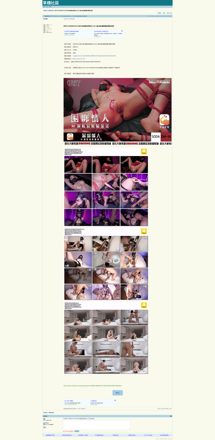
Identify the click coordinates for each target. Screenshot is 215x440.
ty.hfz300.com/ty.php (69, 35)
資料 (44, 6)
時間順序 (170, 16)
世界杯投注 (116, 435)
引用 (79, 408)
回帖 (164, 13)
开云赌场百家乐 (99, 435)
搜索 (50, 6)
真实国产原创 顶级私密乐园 (103, 402)
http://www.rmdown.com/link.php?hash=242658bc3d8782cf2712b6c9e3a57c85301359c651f (93, 386)
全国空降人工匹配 (83, 435)
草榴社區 (45, 10)
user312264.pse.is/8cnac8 (70, 404)
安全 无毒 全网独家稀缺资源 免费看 (72, 402)
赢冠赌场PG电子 (50, 435)
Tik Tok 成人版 (148, 435)
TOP (171, 408)
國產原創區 (51, 10)
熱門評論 (166, 16)
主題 (65, 19)
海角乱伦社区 (131, 435)
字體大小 (148, 16)
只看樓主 (157, 16)
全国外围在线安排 (67, 435)
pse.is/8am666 (94, 404)
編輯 (74, 19)
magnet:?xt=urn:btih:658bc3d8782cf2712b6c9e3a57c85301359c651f (94, 56)
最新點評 (161, 16)
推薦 (71, 19)
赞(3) (117, 393)
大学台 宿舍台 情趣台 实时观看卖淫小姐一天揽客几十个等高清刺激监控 (108, 33)
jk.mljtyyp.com (97, 36)
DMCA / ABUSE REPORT (163, 408)
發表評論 (83, 408)
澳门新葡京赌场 (164, 435)
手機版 (159, 13)
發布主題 (169, 13)
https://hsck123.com (78, 59)
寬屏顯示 (153, 16)
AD (122, 31)
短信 (47, 6)
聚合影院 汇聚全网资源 (71, 33)
